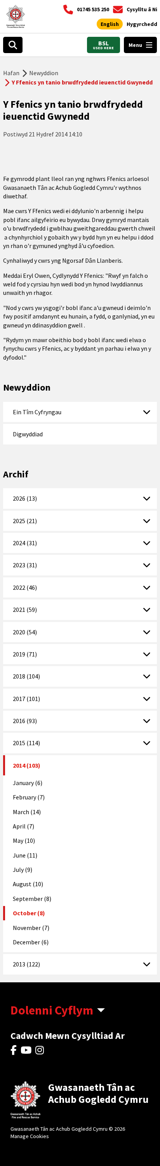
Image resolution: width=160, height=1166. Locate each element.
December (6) (31, 942)
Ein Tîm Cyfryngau (37, 412)
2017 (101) (26, 699)
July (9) (22, 869)
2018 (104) (26, 676)
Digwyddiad (28, 434)
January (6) (27, 783)
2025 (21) (25, 521)
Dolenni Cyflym (51, 1010)
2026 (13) (25, 498)
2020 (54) (25, 632)
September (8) (32, 898)
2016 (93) (25, 721)
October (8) (29, 913)
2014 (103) (26, 765)
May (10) (24, 840)
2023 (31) (25, 565)
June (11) (25, 855)
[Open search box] (13, 45)
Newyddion (43, 73)
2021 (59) (25, 609)
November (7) (31, 928)
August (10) (28, 884)
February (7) (29, 797)
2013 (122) (26, 964)
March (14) (27, 812)
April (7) (23, 826)
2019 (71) (25, 654)
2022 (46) (25, 587)
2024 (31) (25, 543)
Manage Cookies (29, 1136)
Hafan (11, 73)
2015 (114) (26, 743)
